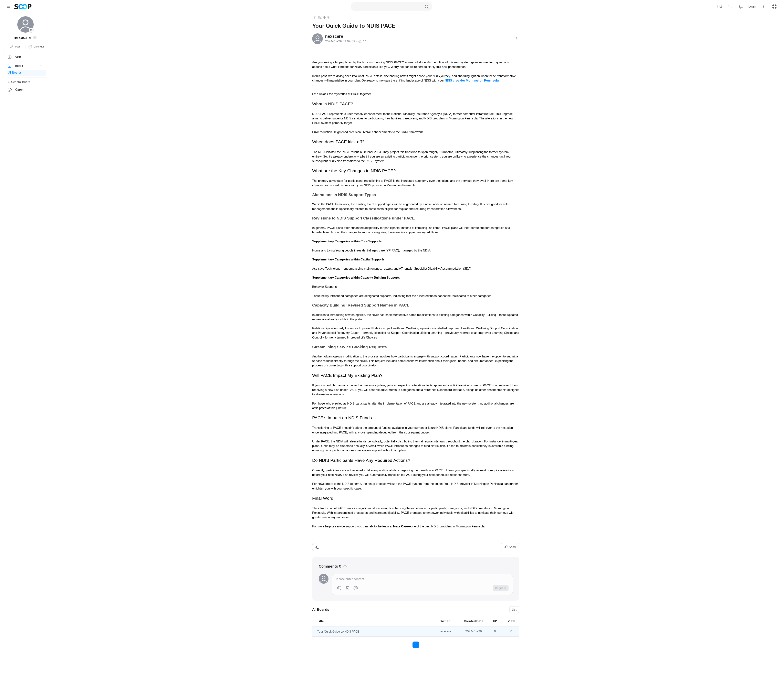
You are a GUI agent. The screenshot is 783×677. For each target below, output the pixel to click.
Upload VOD (720, 6)
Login (752, 6)
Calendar (38, 46)
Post (17, 46)
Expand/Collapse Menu (8, 6)
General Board (20, 82)
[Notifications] (741, 6)
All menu (774, 6)
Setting (764, 6)
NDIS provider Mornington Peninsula (472, 80)
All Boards (15, 72)
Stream (730, 6)
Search (427, 6)
